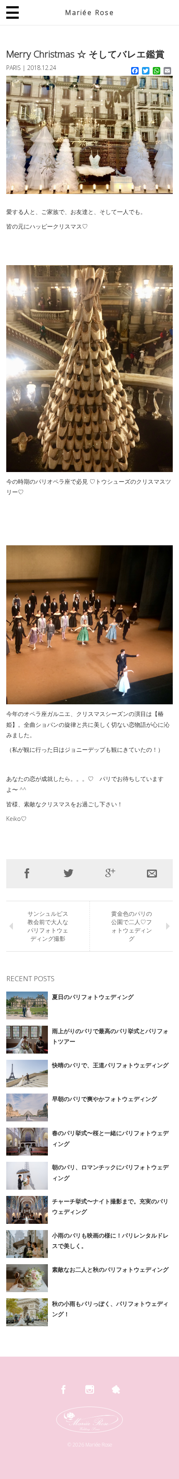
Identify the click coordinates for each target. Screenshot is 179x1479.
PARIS (13, 68)
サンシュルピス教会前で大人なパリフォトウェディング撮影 (47, 926)
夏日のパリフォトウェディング (93, 997)
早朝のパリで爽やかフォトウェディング (104, 1099)
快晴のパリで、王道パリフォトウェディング (110, 1065)
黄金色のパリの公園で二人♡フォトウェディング (131, 926)
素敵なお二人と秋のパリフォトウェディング (110, 1269)
